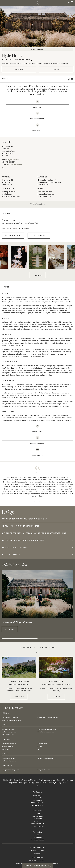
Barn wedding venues (8, 729)
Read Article (9, 629)
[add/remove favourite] (68, 79)
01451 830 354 (9, 162)
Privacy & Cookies (37, 850)
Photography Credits (37, 860)
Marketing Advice (37, 824)
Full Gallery (37, 275)
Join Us (37, 813)
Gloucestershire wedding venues (48, 717)
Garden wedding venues (9, 732)
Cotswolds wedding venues (10, 717)
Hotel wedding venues (8, 735)
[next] (68, 275)
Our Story (37, 821)
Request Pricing (39, 235)
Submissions (37, 819)
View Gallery (19, 69)
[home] (37, 3)
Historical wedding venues (46, 732)
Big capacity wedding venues (11, 770)
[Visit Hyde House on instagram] (3, 168)
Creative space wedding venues (47, 729)
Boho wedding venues (8, 758)
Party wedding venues (44, 770)
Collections (37, 797)
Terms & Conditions (37, 847)
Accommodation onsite (9, 744)
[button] (3, 3)
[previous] (7, 275)
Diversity (37, 854)
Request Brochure (37, 118)
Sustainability (37, 857)
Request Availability (13, 235)
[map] (12, 146)
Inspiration (37, 800)
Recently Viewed (48, 647)
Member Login (37, 816)
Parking (40, 746)
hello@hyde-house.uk (14, 164)
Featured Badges (37, 826)
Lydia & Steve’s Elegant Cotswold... (18, 622)
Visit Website (37, 107)
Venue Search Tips (37, 802)
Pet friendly (5, 749)
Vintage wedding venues (45, 758)
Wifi (39, 749)
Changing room (42, 744)
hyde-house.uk (13, 160)
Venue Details (19, 696)
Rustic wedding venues (9, 761)
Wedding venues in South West (11, 720)
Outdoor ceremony (7, 746)
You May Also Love (28, 647)
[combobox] (33, 79)
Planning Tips (37, 805)
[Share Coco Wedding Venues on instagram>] (37, 786)
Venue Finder (37, 795)
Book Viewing (37, 130)
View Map (56, 69)
